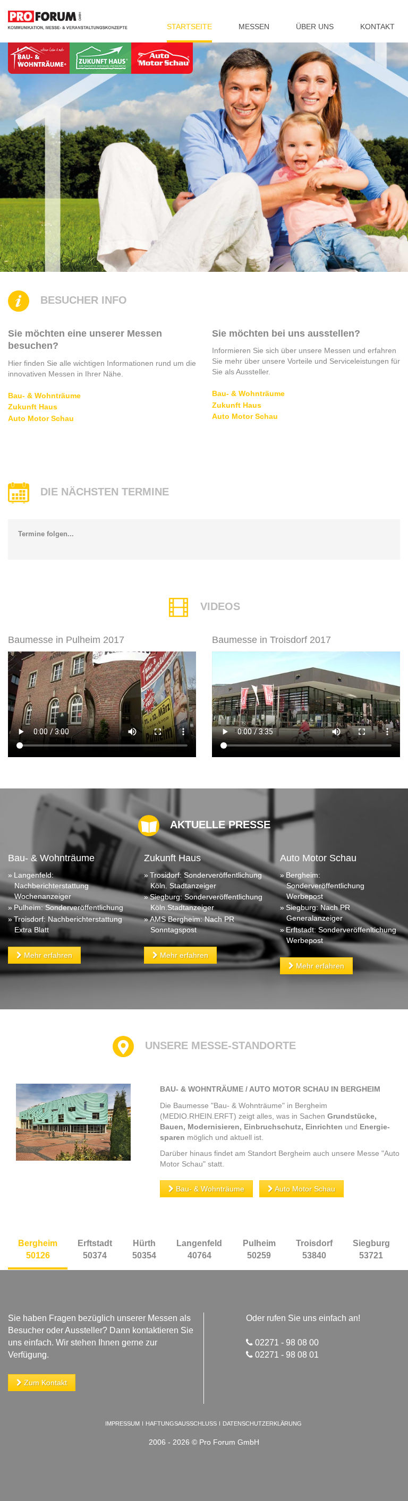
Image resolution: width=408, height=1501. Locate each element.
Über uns (315, 26)
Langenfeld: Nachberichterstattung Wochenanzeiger (51, 885)
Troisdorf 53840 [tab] (314, 1249)
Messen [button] (254, 26)
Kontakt (377, 26)
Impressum (122, 1423)
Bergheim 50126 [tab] (37, 1249)
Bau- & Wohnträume (44, 395)
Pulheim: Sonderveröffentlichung (68, 907)
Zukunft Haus (32, 406)
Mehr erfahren (47, 955)
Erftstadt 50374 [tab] (95, 1249)
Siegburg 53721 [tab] (371, 1249)
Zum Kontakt (44, 1382)
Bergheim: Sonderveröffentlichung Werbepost (325, 885)
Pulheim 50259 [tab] (259, 1249)
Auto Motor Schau (41, 418)
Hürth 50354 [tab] (144, 1249)
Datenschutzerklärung (262, 1423)
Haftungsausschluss (181, 1423)
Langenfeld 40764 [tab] (199, 1249)
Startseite (189, 26)
